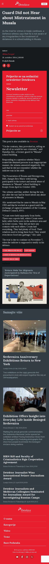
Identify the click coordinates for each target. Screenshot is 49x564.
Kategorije (10, 524)
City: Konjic (30, 250)
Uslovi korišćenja (18, 552)
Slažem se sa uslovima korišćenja (21, 126)
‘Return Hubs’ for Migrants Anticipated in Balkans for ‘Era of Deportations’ (22, 273)
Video (44, 4)
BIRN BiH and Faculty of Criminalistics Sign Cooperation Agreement (23, 459)
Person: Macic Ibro (11, 259)
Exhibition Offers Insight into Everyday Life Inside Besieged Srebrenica (24, 419)
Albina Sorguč (8, 54)
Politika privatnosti (30, 552)
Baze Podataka (12, 542)
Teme (7, 536)
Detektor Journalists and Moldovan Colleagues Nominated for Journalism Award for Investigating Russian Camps (23, 493)
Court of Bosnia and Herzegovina (16, 255)
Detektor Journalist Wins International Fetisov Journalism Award (23, 475)
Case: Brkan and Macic (12, 250)
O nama (8, 518)
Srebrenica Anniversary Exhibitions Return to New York (22, 360)
